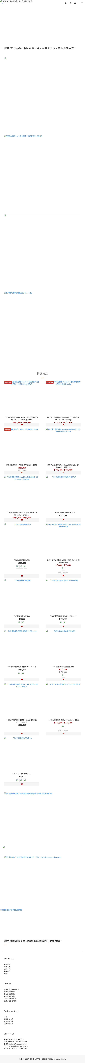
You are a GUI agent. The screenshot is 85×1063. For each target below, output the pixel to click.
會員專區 (37, 1059)
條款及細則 (28, 1059)
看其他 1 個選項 (63, 730)
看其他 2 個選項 (63, 573)
